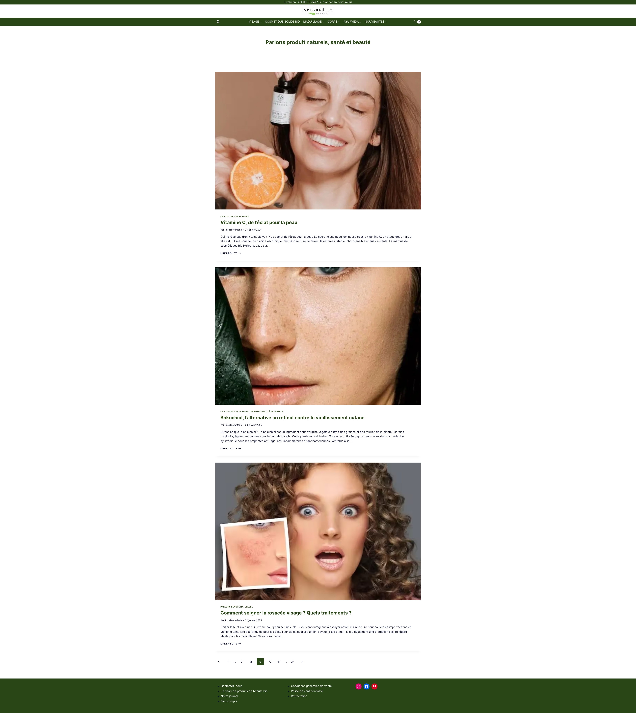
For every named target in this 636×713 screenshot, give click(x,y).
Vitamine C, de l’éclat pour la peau (258, 222)
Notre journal (229, 696)
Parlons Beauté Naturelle (267, 411)
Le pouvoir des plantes (234, 216)
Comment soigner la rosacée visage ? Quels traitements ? (286, 613)
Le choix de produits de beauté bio (244, 691)
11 (279, 661)
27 (292, 661)
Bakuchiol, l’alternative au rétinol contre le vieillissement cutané (292, 417)
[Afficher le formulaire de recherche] (218, 22)
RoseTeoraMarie (233, 229)
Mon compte (229, 701)
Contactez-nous (231, 686)
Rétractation (299, 696)
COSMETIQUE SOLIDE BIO (282, 21)
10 (269, 661)
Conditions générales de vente (311, 686)
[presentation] (318, 140)
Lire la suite (230, 253)
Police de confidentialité (307, 691)
